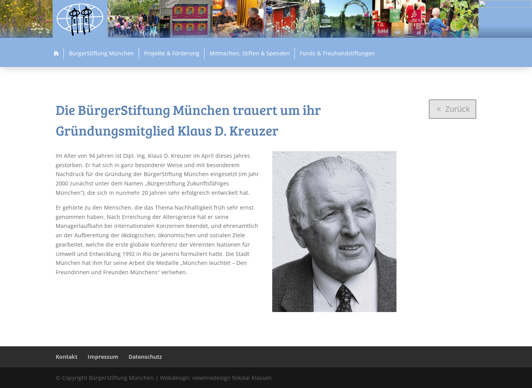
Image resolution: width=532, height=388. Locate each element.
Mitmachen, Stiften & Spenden (250, 53)
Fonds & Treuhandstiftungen (337, 53)
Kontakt (67, 356)
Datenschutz (145, 356)
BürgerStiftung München (101, 53)
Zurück (457, 109)
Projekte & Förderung (171, 53)
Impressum (103, 356)
